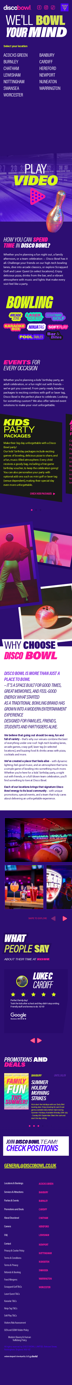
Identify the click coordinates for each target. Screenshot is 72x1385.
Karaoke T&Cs (10, 1301)
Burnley (10, 62)
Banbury (46, 55)
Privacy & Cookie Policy (14, 1250)
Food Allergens (10, 1279)
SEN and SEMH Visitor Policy (16, 1330)
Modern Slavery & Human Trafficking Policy (19, 1339)
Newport (47, 75)
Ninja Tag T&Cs (10, 1308)
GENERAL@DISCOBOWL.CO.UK (30, 1166)
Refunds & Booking (12, 1272)
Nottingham (13, 82)
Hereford (47, 68)
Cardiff (45, 62)
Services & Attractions (13, 1192)
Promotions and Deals (14, 1209)
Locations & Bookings (13, 1183)
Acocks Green (15, 55)
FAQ (6, 1235)
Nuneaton (48, 82)
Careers (7, 1226)
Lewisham (11, 75)
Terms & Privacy (11, 1265)
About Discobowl (11, 1218)
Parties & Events (11, 1200)
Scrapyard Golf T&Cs (13, 1287)
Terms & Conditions (12, 1258)
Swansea (11, 88)
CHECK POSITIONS (32, 1149)
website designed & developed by (15, 1357)
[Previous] (33, 1040)
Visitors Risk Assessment (15, 1322)
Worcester (13, 95)
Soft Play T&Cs (10, 1315)
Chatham (11, 68)
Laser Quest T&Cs (12, 1294)
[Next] (64, 918)
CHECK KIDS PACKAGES (41, 493)
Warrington (49, 88)
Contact (7, 1243)
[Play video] (36, 186)
